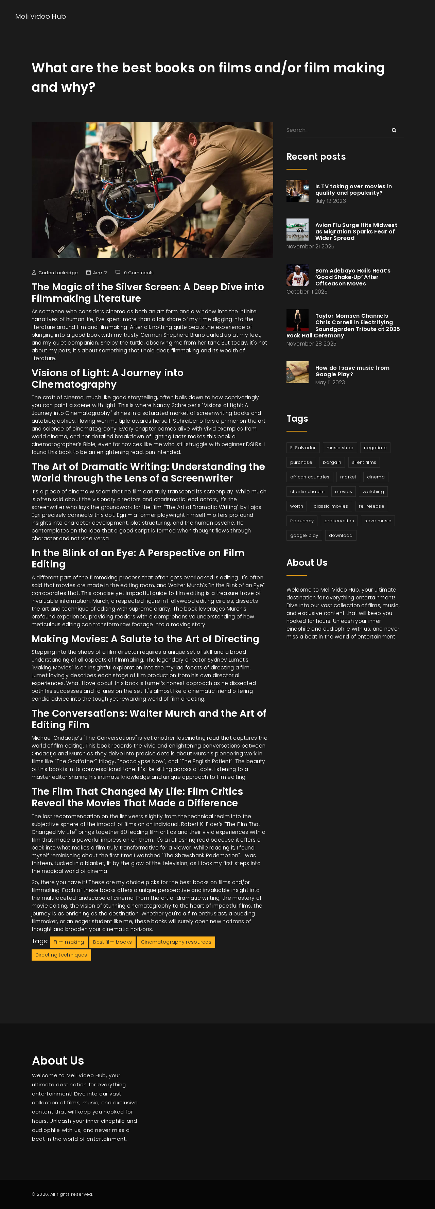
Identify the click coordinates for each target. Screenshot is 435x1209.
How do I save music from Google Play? (352, 371)
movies (343, 491)
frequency (302, 521)
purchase (301, 462)
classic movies (331, 506)
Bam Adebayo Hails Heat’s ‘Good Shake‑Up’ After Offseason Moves (353, 277)
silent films (364, 462)
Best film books (112, 942)
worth (296, 506)
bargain (332, 462)
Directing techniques (61, 954)
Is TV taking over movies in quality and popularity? (353, 189)
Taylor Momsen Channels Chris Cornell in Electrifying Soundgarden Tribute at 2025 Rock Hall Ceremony (343, 325)
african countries (310, 477)
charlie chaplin (307, 491)
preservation (339, 521)
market (348, 477)
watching (373, 491)
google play (304, 535)
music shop (340, 447)
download (340, 535)
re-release (371, 506)
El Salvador (303, 447)
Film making (69, 942)
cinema (376, 477)
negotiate (375, 447)
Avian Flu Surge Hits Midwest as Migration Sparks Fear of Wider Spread (356, 231)
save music (378, 521)
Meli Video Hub (40, 16)
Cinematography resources (176, 942)
